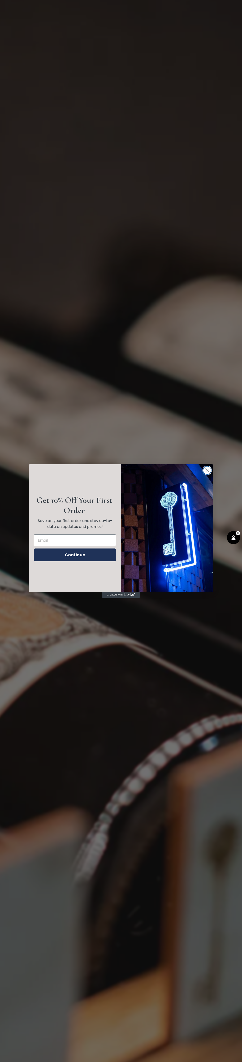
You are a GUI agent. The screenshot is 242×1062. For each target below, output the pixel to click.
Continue (75, 555)
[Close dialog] (207, 470)
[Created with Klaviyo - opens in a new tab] (121, 595)
